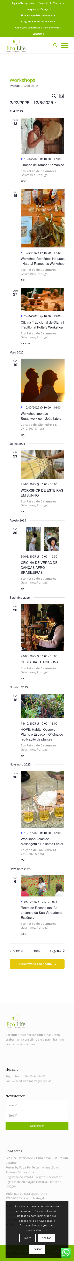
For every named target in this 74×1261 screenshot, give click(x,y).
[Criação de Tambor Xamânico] (43, 136)
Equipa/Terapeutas (23, 3)
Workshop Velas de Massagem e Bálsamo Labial (42, 841)
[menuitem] (23, 3)
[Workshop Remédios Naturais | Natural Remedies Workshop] (43, 218)
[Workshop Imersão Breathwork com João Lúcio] (43, 380)
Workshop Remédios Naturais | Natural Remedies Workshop (43, 261)
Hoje (37, 951)
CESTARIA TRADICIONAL (40, 662)
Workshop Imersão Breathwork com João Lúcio (41, 416)
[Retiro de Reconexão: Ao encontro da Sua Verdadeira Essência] (43, 885)
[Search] (53, 45)
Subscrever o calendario (35, 964)
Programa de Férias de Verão (38, 21)
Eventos (15, 86)
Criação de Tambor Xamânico (42, 165)
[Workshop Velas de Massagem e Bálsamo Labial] (43, 799)
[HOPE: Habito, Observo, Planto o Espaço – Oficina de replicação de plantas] (43, 706)
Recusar (37, 1249)
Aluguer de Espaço (38, 9)
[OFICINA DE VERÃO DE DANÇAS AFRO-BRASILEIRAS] (43, 539)
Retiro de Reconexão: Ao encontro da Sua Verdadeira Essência (41, 912)
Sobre (27, 1238)
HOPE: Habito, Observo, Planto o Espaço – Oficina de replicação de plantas (42, 734)
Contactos (38, 33)
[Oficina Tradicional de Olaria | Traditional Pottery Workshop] (43, 299)
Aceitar (46, 1238)
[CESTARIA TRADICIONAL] (43, 627)
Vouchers (58, 3)
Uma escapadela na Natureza (38, 15)
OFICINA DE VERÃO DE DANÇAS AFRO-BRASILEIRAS (39, 567)
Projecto (43, 3)
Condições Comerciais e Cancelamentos (38, 27)
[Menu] (62, 45)
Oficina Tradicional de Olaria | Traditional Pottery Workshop (42, 325)
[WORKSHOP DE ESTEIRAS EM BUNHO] (43, 464)
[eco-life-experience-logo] (31, 45)
